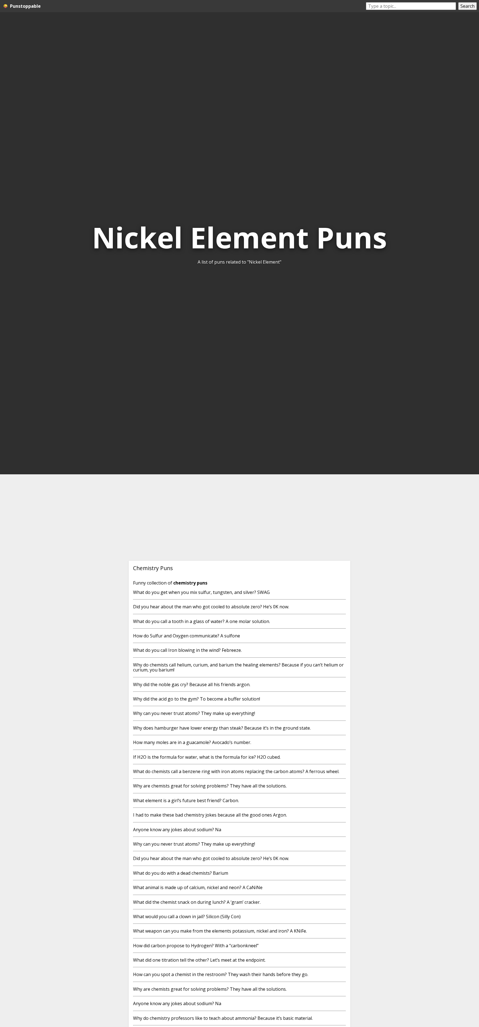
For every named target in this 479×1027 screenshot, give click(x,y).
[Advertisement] (239, 517)
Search (467, 6)
